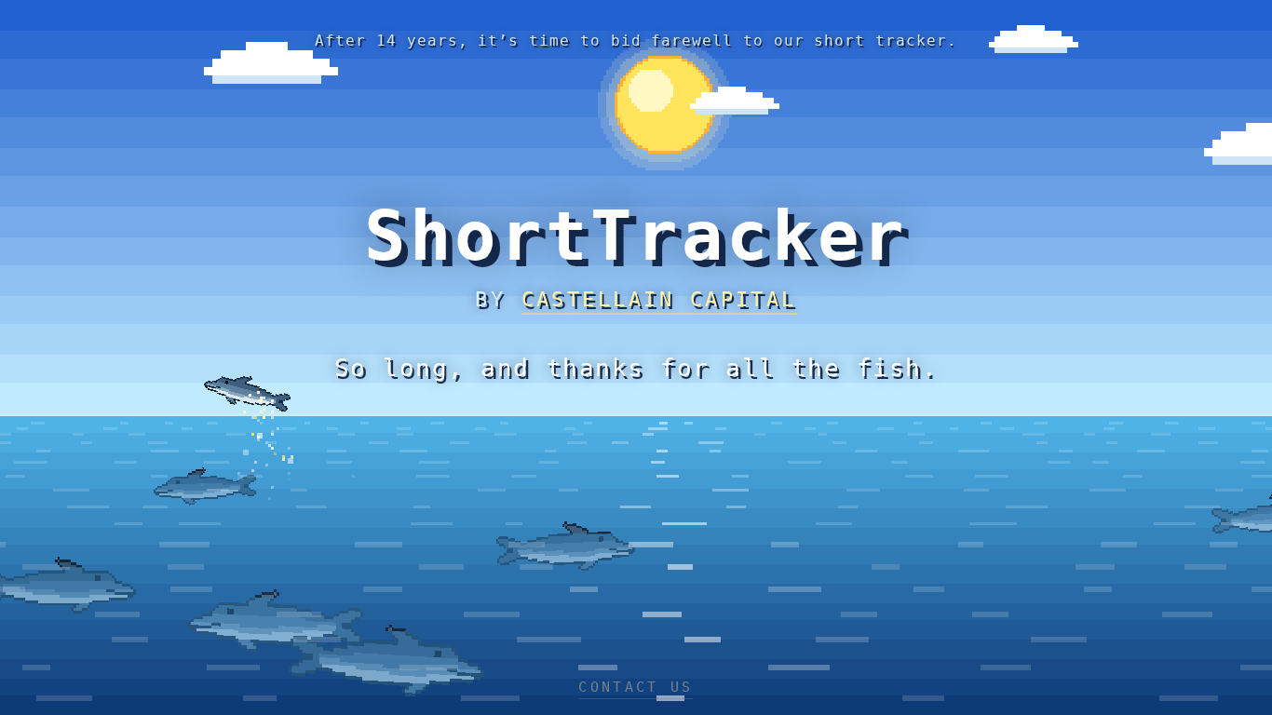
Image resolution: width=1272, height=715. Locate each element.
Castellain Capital (659, 299)
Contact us (635, 687)
